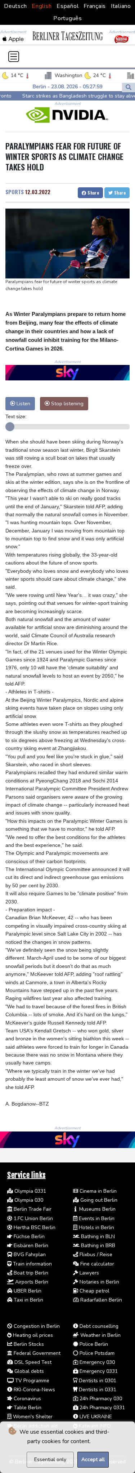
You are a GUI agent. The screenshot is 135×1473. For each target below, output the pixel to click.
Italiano (121, 6)
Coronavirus (26, 1398)
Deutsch (15, 6)
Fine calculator (96, 1263)
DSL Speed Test (32, 1362)
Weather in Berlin (100, 1335)
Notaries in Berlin (98, 1281)
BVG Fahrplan (29, 1254)
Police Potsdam (96, 1353)
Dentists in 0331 (96, 1389)
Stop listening (67, 403)
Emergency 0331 (98, 1371)
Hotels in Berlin (95, 1227)
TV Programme (31, 1380)
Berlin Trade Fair (31, 1209)
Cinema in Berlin (97, 1191)
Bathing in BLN (97, 1236)
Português (67, 18)
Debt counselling (98, 1326)
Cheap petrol (93, 1290)
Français (95, 6)
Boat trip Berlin (30, 1272)
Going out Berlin (98, 1200)
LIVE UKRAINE (95, 1416)
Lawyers (88, 1272)
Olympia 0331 (29, 1191)
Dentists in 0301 (96, 1380)
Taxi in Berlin (27, 1299)
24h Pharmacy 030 (100, 1398)
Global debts (28, 1371)
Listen (22, 403)
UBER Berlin (26, 1290)
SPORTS (14, 192)
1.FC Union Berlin (32, 1218)
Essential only (50, 1459)
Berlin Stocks (28, 1344)
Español (67, 6)
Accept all (93, 1459)
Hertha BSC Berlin (33, 1227)
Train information (32, 1263)
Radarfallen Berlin (100, 1299)
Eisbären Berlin (30, 1245)
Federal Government (36, 1353)
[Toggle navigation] (14, 56)
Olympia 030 (28, 1200)
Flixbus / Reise (95, 1254)
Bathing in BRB (97, 1245)
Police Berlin (93, 1344)
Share (92, 192)
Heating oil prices (32, 1335)
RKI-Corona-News (33, 1389)
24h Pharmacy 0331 (101, 1407)
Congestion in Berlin (36, 1326)
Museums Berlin (97, 1209)
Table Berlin (26, 1407)
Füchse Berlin (28, 1236)
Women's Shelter (32, 1416)
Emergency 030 (96, 1362)
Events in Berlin (95, 1218)
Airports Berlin (31, 1281)
